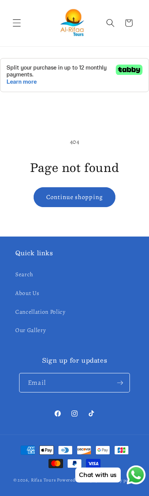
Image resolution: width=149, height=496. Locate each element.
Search (24, 274)
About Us (27, 293)
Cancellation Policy (40, 312)
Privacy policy (121, 480)
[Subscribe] (120, 383)
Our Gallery (30, 330)
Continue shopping (74, 197)
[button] (17, 23)
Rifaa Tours (43, 480)
